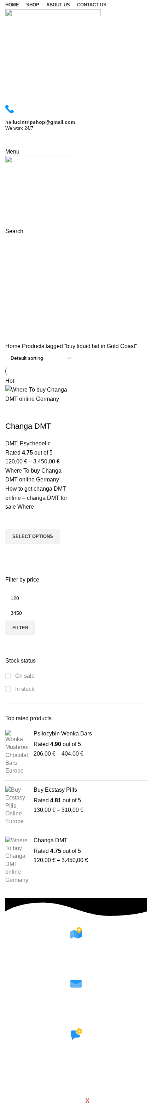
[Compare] (14, 412)
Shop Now (25, 139)
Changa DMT (51, 840)
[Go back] (14, 245)
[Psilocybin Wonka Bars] (16, 752)
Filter (20, 627)
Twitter (76, 1078)
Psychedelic (35, 443)
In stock (24, 689)
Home (13, 346)
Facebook (76, 1068)
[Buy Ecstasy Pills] (16, 806)
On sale (24, 676)
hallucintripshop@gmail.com (76, 1018)
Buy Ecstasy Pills (55, 790)
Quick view (14, 553)
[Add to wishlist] (14, 520)
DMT (11, 443)
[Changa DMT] (16, 860)
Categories (20, 279)
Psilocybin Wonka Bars (63, 733)
